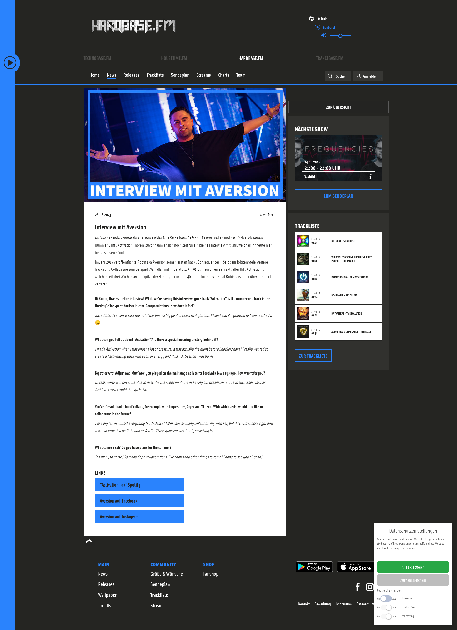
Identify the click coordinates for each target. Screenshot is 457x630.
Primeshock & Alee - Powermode (349, 277)
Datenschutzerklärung (421, 556)
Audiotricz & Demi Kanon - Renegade (351, 332)
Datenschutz (365, 603)
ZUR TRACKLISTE (313, 355)
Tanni (271, 214)
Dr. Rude (322, 18)
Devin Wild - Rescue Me (344, 295)
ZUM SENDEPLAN (338, 195)
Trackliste (159, 595)
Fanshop (211, 573)
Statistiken (408, 607)
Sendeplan (160, 584)
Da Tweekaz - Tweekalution (346, 313)
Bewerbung (322, 603)
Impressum (344, 603)
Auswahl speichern (413, 580)
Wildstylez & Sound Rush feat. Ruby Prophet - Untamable (351, 259)
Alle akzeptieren (413, 566)
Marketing (408, 616)
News (103, 573)
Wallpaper (107, 595)
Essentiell (407, 598)
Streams (157, 605)
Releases (106, 584)
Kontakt (304, 603)
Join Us (104, 605)
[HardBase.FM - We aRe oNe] (134, 36)
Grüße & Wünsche (166, 573)
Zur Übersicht (338, 107)
